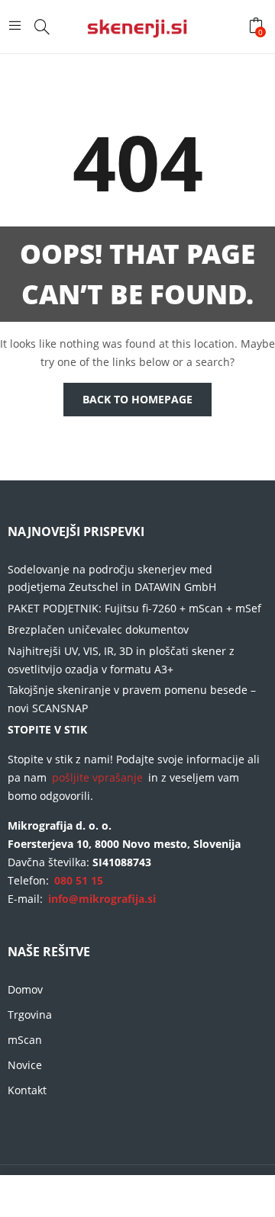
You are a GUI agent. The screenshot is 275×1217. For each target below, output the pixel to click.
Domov (25, 989)
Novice (25, 1065)
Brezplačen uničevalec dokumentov (98, 629)
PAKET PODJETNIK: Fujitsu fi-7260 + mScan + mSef (134, 608)
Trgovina (30, 1014)
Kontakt (27, 1090)
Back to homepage (137, 399)
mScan (25, 1039)
